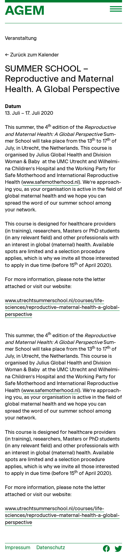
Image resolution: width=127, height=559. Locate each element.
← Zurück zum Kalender (32, 55)
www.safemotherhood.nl (51, 182)
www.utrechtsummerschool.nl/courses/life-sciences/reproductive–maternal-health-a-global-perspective (62, 307)
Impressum (17, 547)
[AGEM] (24, 12)
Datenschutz (50, 547)
